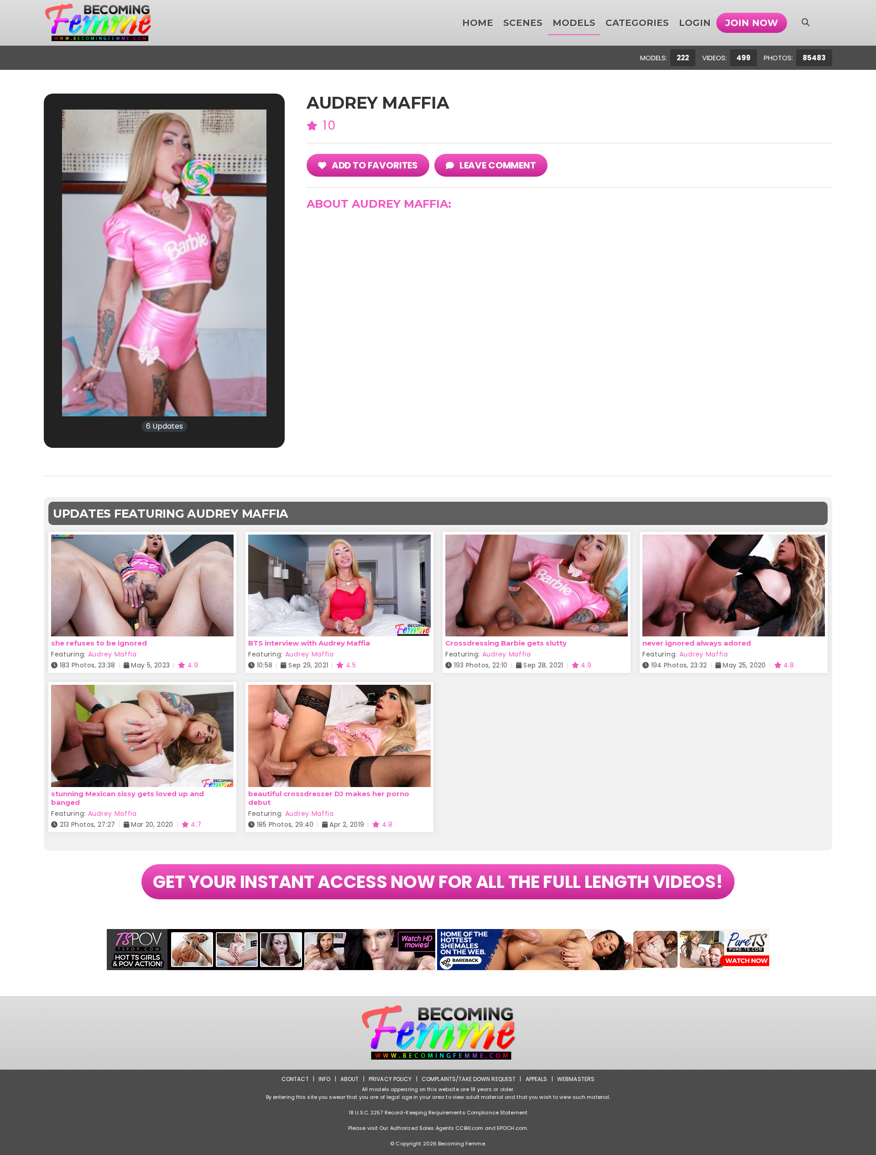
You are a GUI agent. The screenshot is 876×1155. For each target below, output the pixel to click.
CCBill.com (469, 1128)
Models (574, 22)
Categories (637, 22)
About (349, 1079)
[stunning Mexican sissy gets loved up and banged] (142, 690)
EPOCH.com (512, 1128)
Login (695, 22)
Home (477, 22)
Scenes (522, 22)
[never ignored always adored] (733, 540)
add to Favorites (374, 165)
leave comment (497, 165)
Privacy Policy (390, 1079)
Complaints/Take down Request (469, 1079)
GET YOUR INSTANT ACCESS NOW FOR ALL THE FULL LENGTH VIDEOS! (438, 882)
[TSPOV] (271, 949)
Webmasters (575, 1079)
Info (324, 1079)
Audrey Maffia (112, 654)
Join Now (751, 22)
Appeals (537, 1079)
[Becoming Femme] (98, 22)
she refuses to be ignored (99, 643)
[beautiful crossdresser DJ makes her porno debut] (339, 690)
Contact (295, 1079)
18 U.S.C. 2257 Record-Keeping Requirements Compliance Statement (438, 1112)
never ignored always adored (696, 643)
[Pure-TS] (603, 949)
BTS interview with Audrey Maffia (309, 643)
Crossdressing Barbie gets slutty (506, 643)
